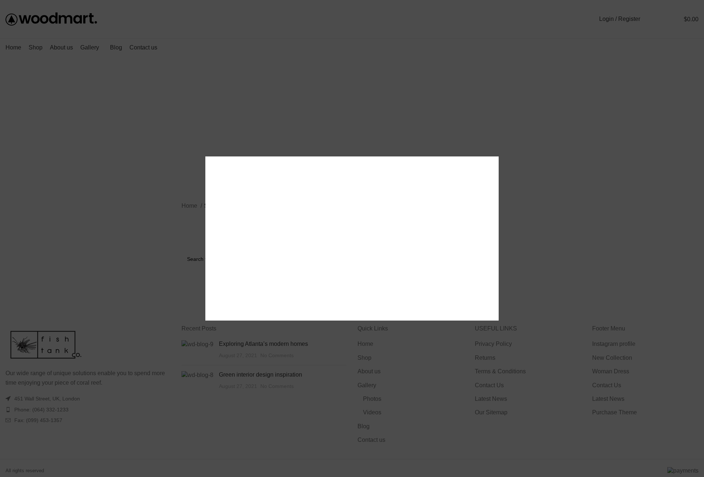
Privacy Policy (399, 277)
